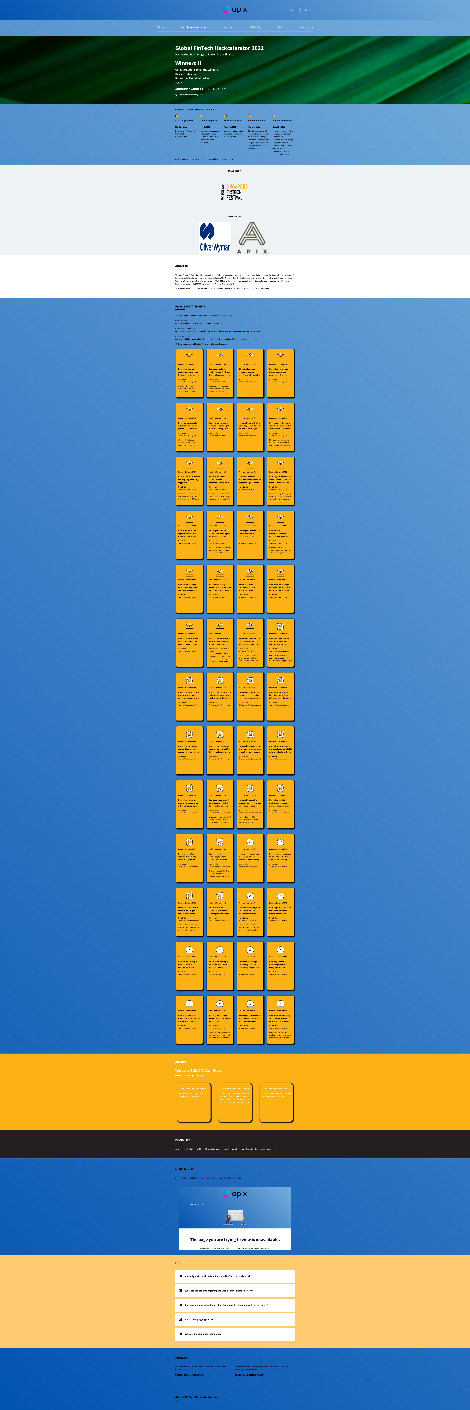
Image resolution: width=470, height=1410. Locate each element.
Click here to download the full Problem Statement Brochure (201, 344)
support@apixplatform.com (249, 1374)
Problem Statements (193, 27)
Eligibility (255, 27)
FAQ (280, 27)
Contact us (306, 27)
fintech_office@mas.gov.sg (189, 1374)
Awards (227, 27)
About (160, 27)
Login (291, 10)
